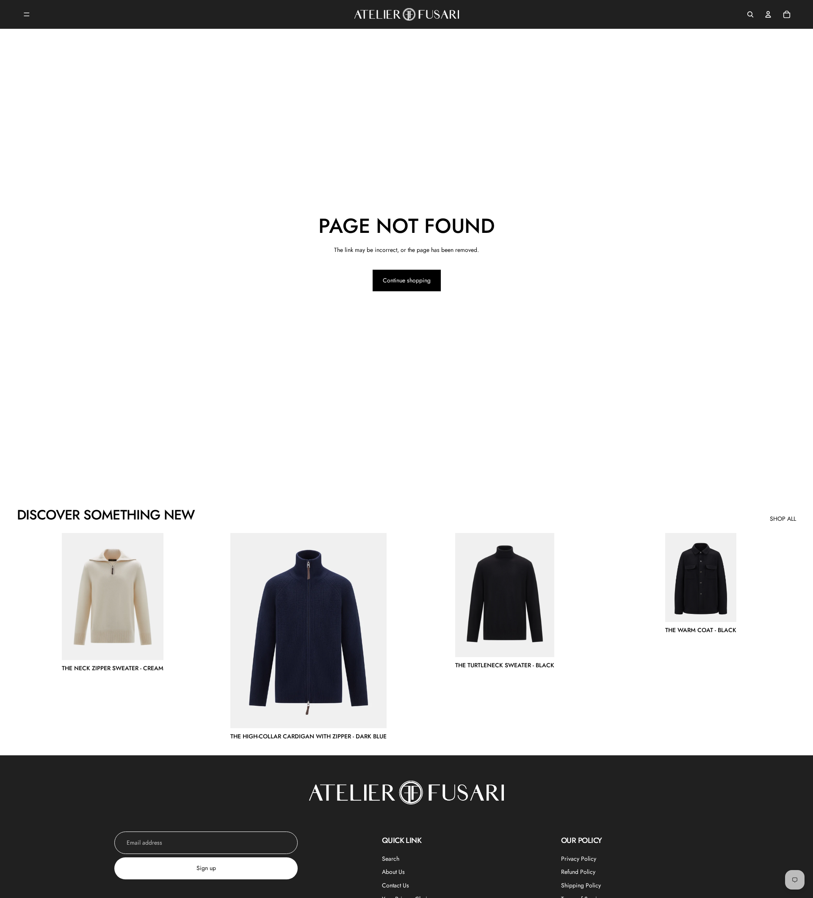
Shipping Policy (581, 885)
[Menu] (26, 14)
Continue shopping (407, 280)
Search (390, 858)
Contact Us (395, 885)
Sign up (206, 868)
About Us (393, 872)
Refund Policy (578, 872)
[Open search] (750, 14)
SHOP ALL (783, 519)
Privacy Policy (578, 858)
